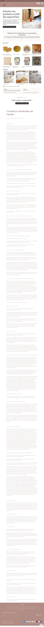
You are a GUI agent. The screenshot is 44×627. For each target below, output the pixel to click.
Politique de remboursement (31, 608)
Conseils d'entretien (15, 608)
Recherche (10, 608)
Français (11, 622)
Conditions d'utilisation (22, 608)
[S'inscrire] (17, 615)
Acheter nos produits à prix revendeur (22, 103)
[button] (10, 3)
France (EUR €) (5, 622)
